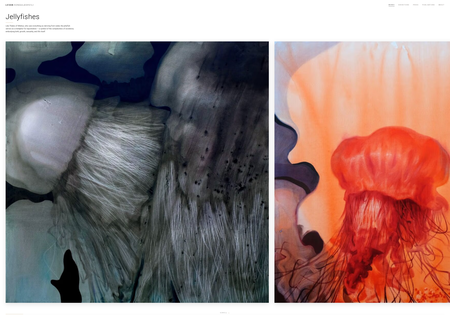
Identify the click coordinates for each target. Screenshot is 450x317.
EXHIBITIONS (403, 5)
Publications (428, 5)
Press (416, 5)
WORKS (392, 5)
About (441, 5)
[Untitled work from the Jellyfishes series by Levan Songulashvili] (137, 172)
